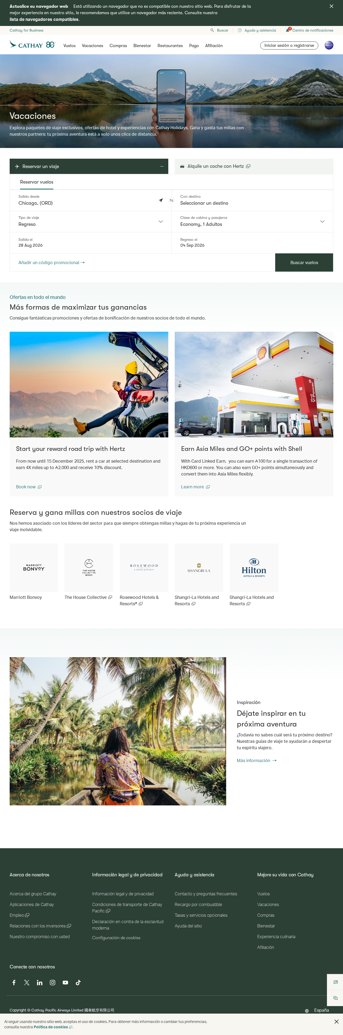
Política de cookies (51, 1027)
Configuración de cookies (116, 937)
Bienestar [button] (142, 45)
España (321, 1010)
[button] (171, 200)
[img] (331, 6)
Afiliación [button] (214, 45)
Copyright (18, 1010)
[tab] (36, 182)
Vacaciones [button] (92, 45)
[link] (33, 571)
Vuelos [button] (70, 45)
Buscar (222, 30)
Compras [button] (118, 45)
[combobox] (91, 221)
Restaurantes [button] (170, 45)
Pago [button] (194, 45)
